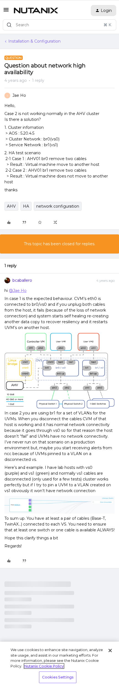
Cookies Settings (57, 677)
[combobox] (59, 24)
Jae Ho (19, 95)
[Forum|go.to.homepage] (36, 10)
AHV (11, 206)
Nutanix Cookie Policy (44, 666)
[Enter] (9, 24)
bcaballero (22, 280)
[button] (6, 11)
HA (26, 206)
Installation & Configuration (34, 41)
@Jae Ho (18, 290)
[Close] (110, 650)
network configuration (57, 206)
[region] (59, 664)
